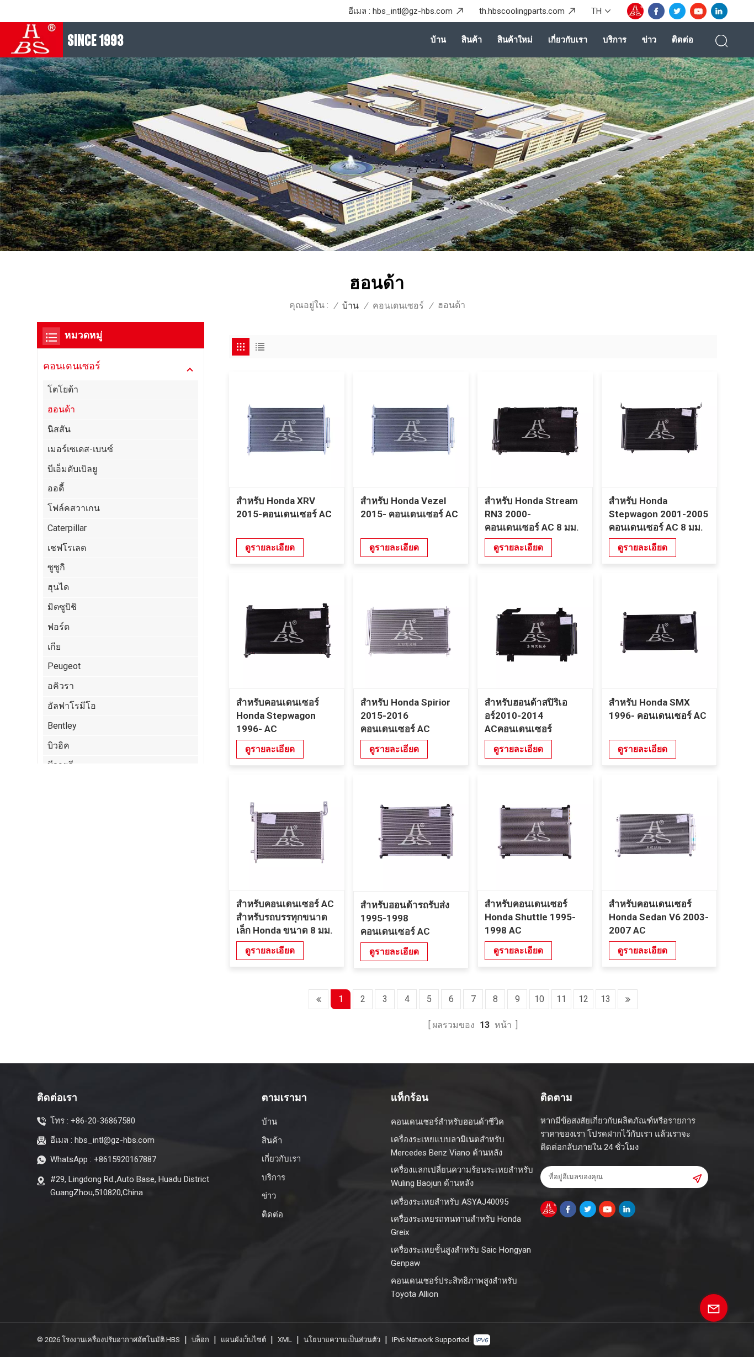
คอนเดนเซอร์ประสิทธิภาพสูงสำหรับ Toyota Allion (454, 1287)
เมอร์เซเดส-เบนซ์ (80, 449)
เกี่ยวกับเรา (567, 40)
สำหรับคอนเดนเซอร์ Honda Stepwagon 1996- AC (277, 715)
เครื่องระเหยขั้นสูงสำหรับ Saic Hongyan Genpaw (461, 1256)
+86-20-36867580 (103, 1121)
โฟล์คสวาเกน (73, 508)
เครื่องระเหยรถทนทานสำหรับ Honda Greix (456, 1225)
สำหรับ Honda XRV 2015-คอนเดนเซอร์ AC (284, 507)
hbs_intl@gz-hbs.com (413, 11)
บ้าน (438, 40)
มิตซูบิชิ (62, 607)
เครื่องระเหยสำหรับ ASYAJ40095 (449, 1202)
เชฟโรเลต (66, 548)
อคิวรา (60, 686)
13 (605, 999)
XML (285, 1339)
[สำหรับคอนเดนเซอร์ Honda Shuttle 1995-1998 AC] (535, 832)
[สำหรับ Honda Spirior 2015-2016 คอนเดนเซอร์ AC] (411, 630)
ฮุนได (58, 587)
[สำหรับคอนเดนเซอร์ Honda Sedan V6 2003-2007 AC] (659, 832)
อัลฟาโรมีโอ (71, 706)
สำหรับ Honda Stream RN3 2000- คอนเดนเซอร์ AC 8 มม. (532, 514)
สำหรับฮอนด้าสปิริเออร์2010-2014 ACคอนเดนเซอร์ (526, 715)
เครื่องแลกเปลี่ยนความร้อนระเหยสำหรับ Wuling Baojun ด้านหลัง (462, 1176)
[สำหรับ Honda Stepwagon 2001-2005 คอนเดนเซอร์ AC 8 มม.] (659, 429)
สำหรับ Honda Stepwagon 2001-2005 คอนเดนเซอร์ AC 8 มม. (658, 514)
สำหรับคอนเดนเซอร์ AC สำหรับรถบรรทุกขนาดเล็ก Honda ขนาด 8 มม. (285, 917)
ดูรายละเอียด (270, 547)
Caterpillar (67, 528)
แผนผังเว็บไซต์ (243, 1339)
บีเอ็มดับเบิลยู (72, 469)
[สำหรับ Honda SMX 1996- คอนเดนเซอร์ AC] (659, 630)
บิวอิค (58, 745)
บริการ (614, 40)
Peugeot (64, 666)
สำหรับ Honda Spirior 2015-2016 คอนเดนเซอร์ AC (405, 715)
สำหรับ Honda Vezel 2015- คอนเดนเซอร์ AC (409, 507)
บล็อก (200, 1339)
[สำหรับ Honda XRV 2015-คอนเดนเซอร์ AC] (286, 429)
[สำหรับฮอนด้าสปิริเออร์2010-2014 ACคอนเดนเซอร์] (535, 630)
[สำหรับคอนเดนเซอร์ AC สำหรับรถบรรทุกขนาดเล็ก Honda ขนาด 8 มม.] (286, 832)
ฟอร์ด (58, 627)
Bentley (62, 725)
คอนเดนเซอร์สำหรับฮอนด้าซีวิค (447, 1122)
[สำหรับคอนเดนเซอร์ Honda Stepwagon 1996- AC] (286, 630)
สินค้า (471, 40)
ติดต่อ (682, 40)
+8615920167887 (125, 1159)
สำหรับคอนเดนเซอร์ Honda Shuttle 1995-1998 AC (530, 917)
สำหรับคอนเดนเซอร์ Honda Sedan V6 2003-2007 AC (659, 917)
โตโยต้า (62, 389)
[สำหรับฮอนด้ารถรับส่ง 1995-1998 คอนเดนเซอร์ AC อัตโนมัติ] (411, 833)
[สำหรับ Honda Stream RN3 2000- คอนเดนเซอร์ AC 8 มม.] (535, 429)
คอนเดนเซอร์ (398, 305)
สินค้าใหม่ (515, 40)
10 (539, 999)
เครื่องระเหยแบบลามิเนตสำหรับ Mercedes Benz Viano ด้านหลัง (448, 1146)
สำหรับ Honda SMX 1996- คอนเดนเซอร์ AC (658, 709)
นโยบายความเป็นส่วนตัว (342, 1339)
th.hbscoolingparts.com (522, 11)
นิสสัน (59, 429)
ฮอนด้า (61, 409)
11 (561, 999)
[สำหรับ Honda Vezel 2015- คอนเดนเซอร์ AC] (411, 429)
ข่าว (649, 40)
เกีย (54, 647)
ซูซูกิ (56, 567)
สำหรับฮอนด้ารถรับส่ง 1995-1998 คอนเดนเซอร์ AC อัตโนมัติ (404, 918)
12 (583, 999)
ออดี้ (55, 488)
